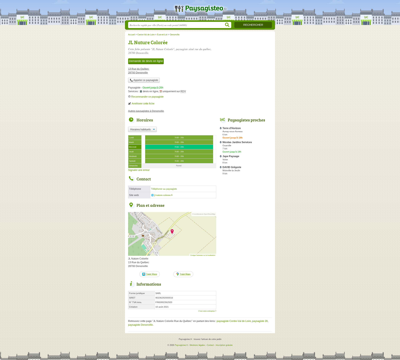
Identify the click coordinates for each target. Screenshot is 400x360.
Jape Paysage (230, 156)
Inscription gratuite (224, 345)
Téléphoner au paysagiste (164, 189)
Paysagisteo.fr (200, 11)
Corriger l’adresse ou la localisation (202, 255)
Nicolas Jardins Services (237, 142)
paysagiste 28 (260, 321)
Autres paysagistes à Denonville (146, 111)
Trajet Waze (151, 274)
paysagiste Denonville (140, 324)
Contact (210, 345)
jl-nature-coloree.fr (163, 195)
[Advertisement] (245, 249)
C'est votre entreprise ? (207, 311)
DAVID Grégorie (231, 167)
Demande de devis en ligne (146, 61)
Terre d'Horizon (231, 128)
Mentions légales (197, 345)
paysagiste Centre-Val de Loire (234, 321)
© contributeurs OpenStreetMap (203, 214)
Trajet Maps (185, 274)
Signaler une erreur (139, 170)
